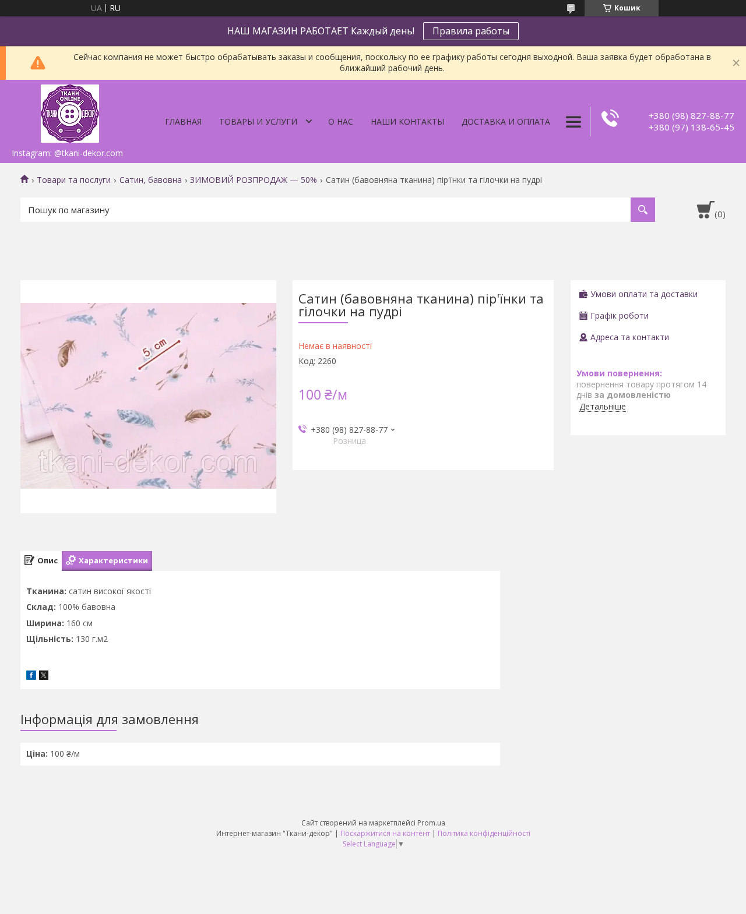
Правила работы (470, 30)
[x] (43, 676)
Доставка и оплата (506, 121)
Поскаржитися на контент (385, 833)
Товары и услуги (258, 121)
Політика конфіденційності (484, 833)
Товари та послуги (74, 180)
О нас (340, 121)
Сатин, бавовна (150, 180)
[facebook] (31, 676)
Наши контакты (407, 121)
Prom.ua (431, 823)
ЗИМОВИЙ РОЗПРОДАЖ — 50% (253, 180)
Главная (183, 121)
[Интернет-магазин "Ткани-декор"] (70, 111)
